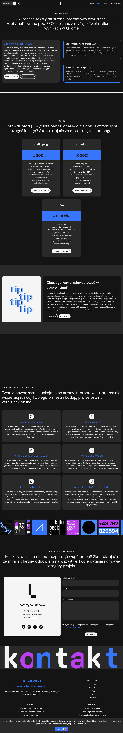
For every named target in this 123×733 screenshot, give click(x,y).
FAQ (105, 3)
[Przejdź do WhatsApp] (41, 627)
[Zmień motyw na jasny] (19, 3)
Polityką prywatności (74, 627)
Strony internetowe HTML (32, 708)
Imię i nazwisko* (68, 578)
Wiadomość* (67, 600)
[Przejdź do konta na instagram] (29, 627)
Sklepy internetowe (31, 715)
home (92, 3)
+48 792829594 (31, 681)
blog (111, 3)
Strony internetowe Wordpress (32, 712)
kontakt (117, 3)
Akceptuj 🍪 (61, 729)
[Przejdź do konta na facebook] (35, 627)
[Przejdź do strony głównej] (61, 3)
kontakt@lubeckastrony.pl (30, 686)
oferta (99, 3)
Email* (65, 589)
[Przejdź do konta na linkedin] (23, 627)
